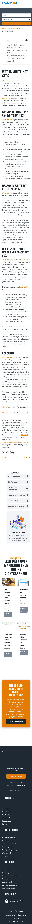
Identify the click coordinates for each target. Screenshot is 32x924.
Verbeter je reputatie (9, 885)
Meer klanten (6, 841)
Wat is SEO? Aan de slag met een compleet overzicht (8, 639)
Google (4, 98)
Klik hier (5, 407)
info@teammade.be (18, 785)
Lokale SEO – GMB (8, 888)
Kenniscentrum (7, 818)
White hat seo (7, 81)
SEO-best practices (14, 28)
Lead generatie (7, 882)
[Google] (22, 921)
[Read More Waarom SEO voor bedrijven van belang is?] (23, 582)
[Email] (12, 452)
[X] (9, 452)
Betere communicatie (9, 844)
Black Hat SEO (24, 287)
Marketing (5, 873)
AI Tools (5, 856)
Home (4, 28)
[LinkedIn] (6, 452)
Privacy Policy (21, 915)
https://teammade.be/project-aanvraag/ (16, 442)
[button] (16, 776)
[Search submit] (16, 23)
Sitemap (16, 918)
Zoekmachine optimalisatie (11, 876)
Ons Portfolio (6, 815)
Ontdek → (7, 614)
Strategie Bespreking (9, 850)
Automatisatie (7, 879)
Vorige (4, 457)
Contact (4, 824)
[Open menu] (28, 3)
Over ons (5, 809)
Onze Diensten (7, 812)
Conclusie (11, 61)
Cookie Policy (10, 915)
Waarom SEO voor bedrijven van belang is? (24, 595)
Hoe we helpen (11, 829)
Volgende (26, 457)
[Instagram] (13, 921)
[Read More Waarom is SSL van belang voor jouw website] (23, 627)
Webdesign (6, 870)
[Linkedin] (18, 921)
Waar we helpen (7, 853)
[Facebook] (3, 452)
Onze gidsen (6, 821)
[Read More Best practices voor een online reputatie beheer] (8, 582)
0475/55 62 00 (17, 783)
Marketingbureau (8, 847)
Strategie (7, 610)
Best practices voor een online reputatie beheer (7, 596)
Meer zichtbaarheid (9, 838)
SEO (21, 605)
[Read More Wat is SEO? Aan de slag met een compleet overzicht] (8, 627)
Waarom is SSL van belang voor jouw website (23, 639)
